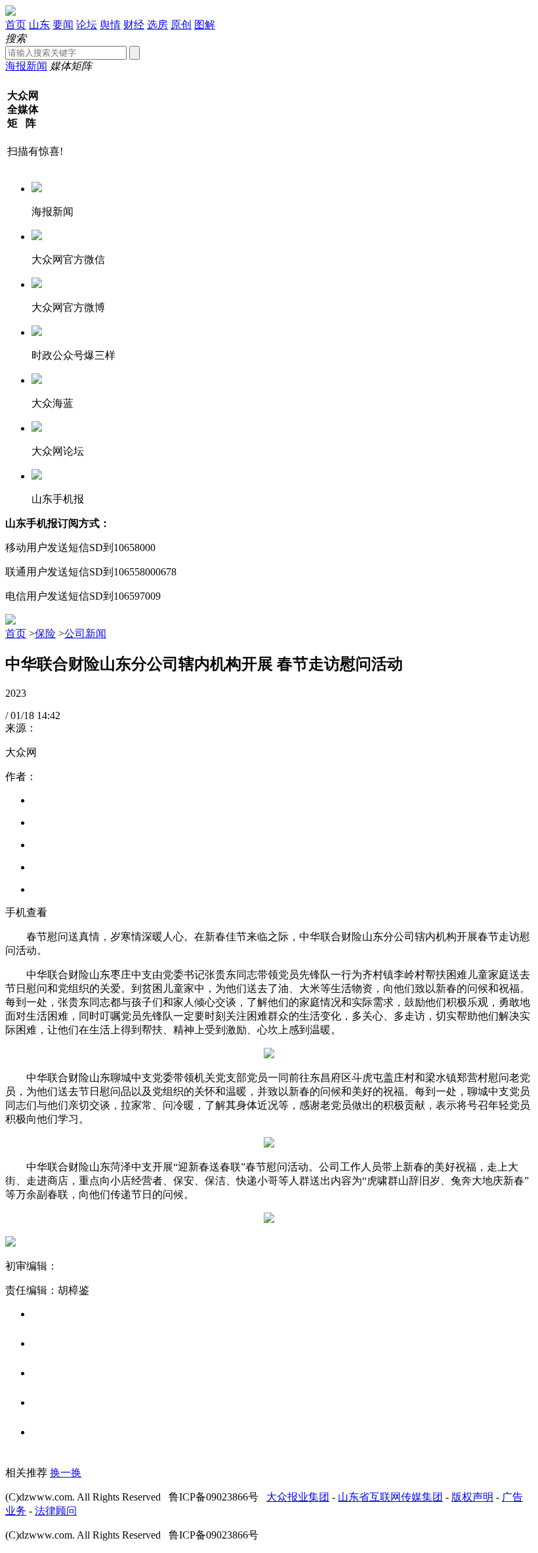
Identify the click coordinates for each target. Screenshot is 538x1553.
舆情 (110, 24)
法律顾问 (56, 1510)
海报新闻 (26, 66)
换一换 (65, 1472)
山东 (39, 24)
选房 (157, 24)
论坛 (86, 24)
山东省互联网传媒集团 (390, 1496)
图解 (204, 24)
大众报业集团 (297, 1496)
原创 (181, 24)
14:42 (48, 715)
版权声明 (472, 1496)
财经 (133, 24)
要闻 (62, 24)
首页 (15, 24)
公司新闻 (85, 633)
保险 (45, 633)
